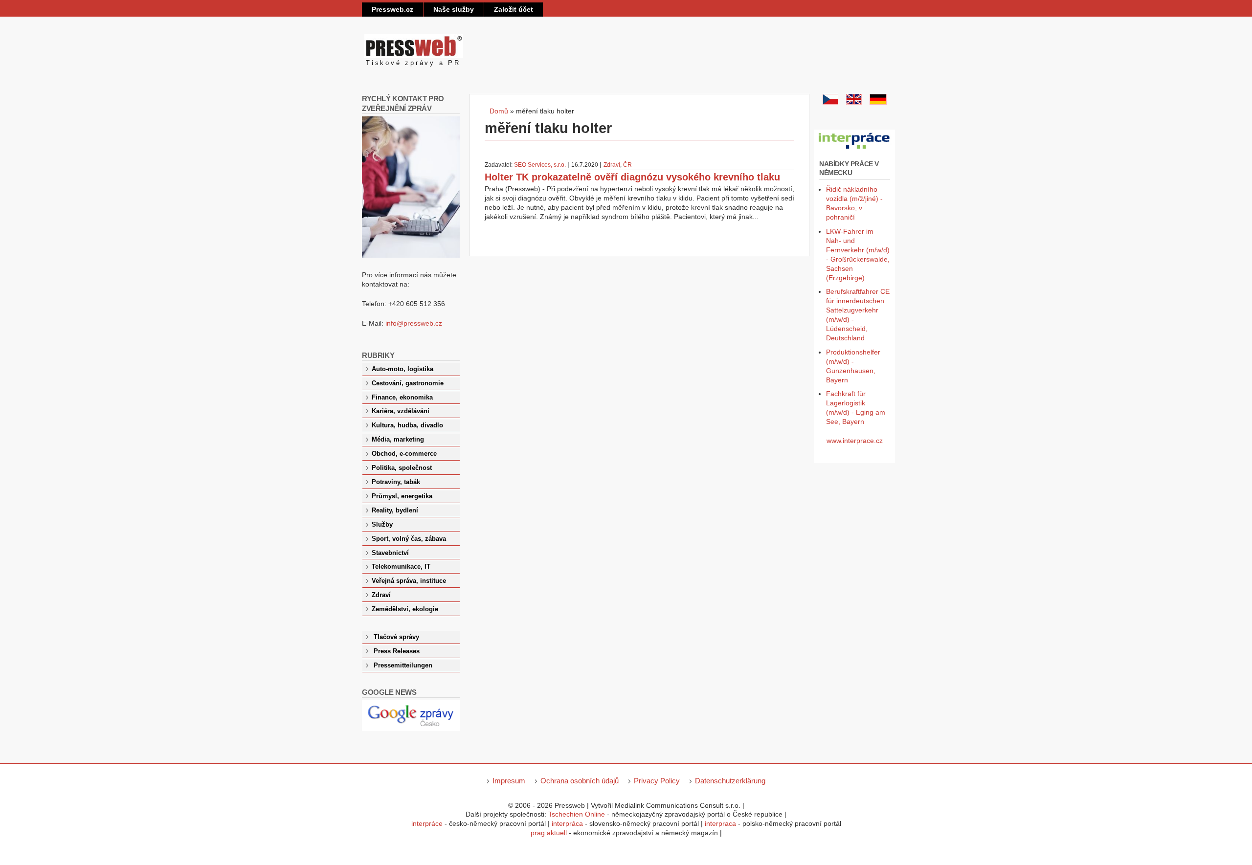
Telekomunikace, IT (401, 566)
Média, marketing (398, 439)
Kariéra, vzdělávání (400, 411)
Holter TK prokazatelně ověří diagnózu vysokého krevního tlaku (632, 177)
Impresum (508, 780)
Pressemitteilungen (403, 665)
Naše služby (453, 9)
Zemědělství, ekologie (405, 609)
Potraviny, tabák (396, 482)
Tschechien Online (576, 814)
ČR (627, 164)
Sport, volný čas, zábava (409, 538)
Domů (499, 111)
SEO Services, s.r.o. (540, 164)
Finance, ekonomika (402, 397)
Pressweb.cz (392, 9)
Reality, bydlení (395, 510)
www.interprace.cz (855, 440)
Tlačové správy (396, 637)
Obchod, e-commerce (404, 453)
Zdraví (612, 164)
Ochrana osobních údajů (579, 780)
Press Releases (397, 651)
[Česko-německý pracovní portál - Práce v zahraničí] (854, 149)
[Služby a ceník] (830, 102)
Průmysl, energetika (402, 496)
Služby (382, 524)
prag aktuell (549, 833)
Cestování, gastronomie (408, 383)
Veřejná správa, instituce (409, 580)
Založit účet (513, 9)
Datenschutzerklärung (730, 780)
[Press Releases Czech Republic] (854, 102)
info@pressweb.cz (413, 323)
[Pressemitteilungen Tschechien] (878, 102)
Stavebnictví (390, 553)
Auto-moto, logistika (402, 369)
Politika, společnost (402, 468)
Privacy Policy (657, 780)
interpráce (427, 823)
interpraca (720, 823)
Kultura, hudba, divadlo (407, 425)
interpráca (567, 823)
